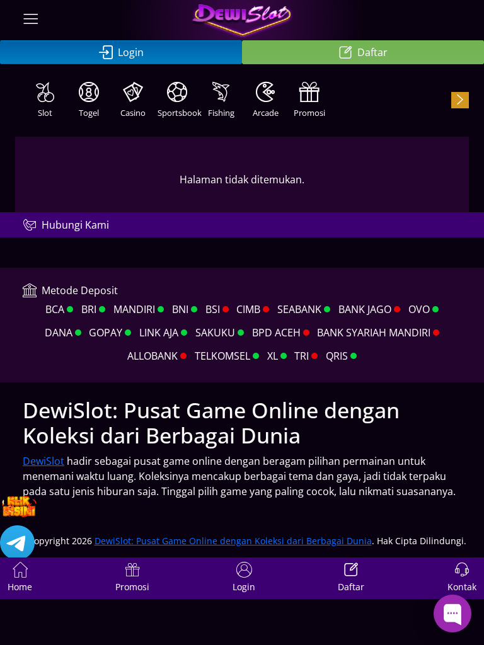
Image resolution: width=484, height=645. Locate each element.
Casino (133, 112)
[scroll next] (460, 100)
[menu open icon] (31, 20)
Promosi (309, 112)
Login (131, 52)
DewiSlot (43, 461)
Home (20, 587)
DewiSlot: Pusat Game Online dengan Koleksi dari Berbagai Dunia (233, 541)
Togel (89, 112)
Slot (45, 112)
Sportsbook (178, 112)
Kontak (461, 587)
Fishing (221, 112)
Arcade (266, 112)
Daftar (372, 52)
